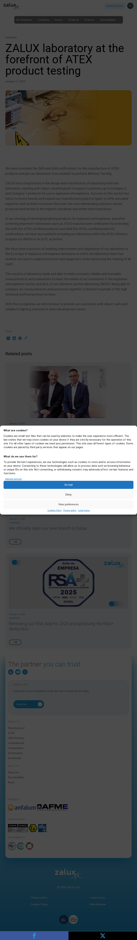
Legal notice (84, 510)
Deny (68, 494)
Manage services (13, 479)
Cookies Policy (54, 510)
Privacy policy (69, 510)
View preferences (68, 504)
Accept (68, 484)
